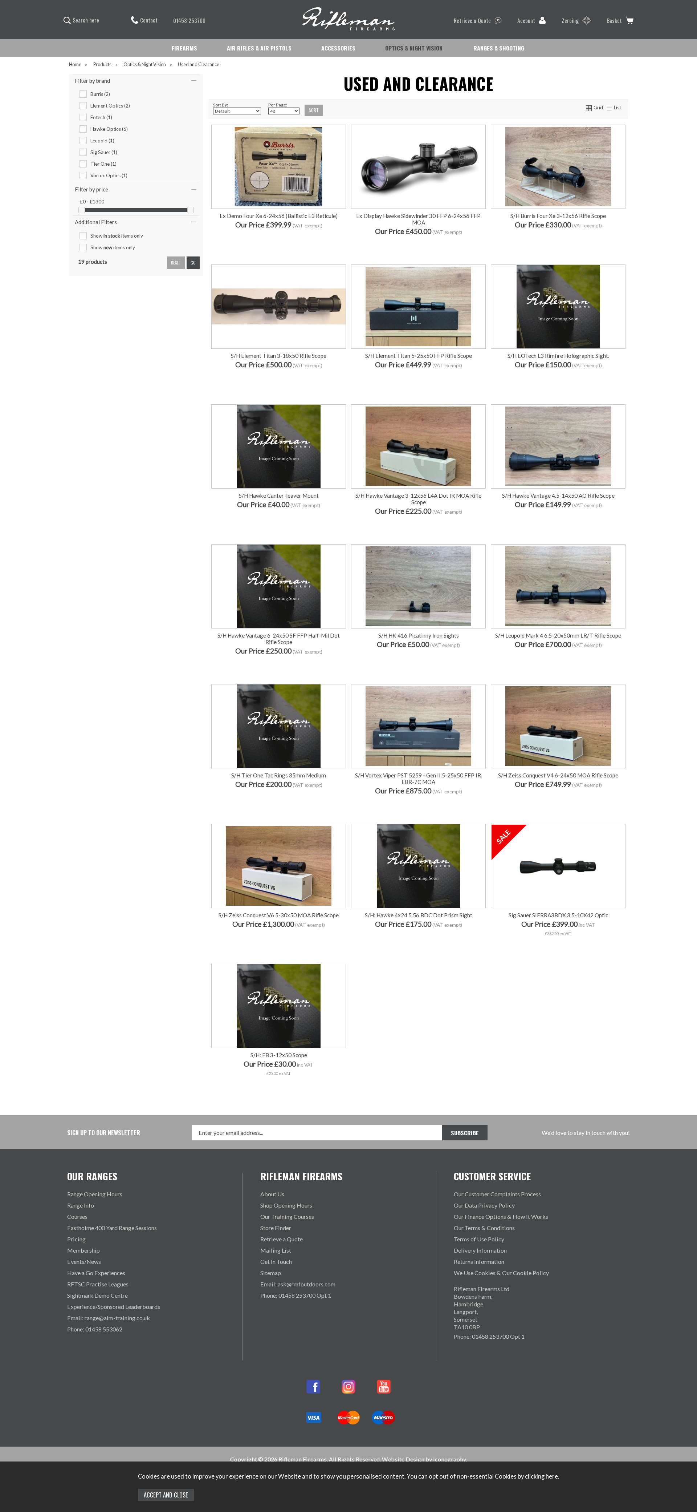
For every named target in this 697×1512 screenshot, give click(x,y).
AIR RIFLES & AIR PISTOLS (259, 48)
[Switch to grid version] (589, 107)
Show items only (116, 236)
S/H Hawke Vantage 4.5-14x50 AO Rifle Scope (558, 495)
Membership (83, 1250)
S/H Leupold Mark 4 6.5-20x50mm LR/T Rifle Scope (558, 635)
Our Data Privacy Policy (484, 1205)
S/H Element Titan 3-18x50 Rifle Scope (278, 355)
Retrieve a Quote (472, 20)
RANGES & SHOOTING (498, 48)
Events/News (84, 1261)
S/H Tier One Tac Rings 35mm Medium (278, 775)
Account (526, 20)
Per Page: (277, 105)
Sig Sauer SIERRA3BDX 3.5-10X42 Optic (558, 915)
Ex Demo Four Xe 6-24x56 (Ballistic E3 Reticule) (279, 216)
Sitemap (270, 1272)
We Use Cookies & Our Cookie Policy (501, 1272)
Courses (77, 1216)
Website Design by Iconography (424, 1459)
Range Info (80, 1205)
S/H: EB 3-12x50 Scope (278, 1055)
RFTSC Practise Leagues (98, 1284)
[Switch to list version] (609, 107)
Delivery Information (480, 1250)
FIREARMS (184, 48)
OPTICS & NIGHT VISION (414, 48)
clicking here (541, 1476)
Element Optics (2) (110, 106)
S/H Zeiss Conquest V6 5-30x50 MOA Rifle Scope (279, 915)
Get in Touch (276, 1261)
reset (176, 263)
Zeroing (570, 20)
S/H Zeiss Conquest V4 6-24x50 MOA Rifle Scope (558, 775)
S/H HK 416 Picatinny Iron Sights (418, 635)
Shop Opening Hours (286, 1205)
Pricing (76, 1239)
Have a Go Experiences (96, 1272)
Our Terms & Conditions (484, 1227)
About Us (272, 1193)
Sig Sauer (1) (103, 152)
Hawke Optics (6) (109, 129)
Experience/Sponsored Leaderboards (113, 1306)
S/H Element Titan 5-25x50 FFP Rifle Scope (418, 355)
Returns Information (479, 1261)
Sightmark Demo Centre (97, 1295)
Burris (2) (100, 94)
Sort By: (220, 105)
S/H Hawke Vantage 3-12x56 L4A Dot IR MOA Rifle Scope (418, 498)
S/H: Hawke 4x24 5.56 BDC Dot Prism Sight (418, 915)
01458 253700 (189, 20)
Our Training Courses (287, 1216)
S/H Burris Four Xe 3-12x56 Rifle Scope (558, 216)
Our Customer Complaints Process (497, 1193)
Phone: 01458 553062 (94, 1329)
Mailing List (275, 1250)
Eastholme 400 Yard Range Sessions (112, 1227)
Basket (614, 20)
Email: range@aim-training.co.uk (108, 1317)
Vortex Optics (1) (108, 175)
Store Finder (275, 1227)
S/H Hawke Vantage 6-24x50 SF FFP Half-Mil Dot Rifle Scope (278, 638)
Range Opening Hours (94, 1193)
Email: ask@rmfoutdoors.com (297, 1284)
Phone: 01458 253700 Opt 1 (295, 1295)
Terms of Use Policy (479, 1239)
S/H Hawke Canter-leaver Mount (279, 495)
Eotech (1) (101, 117)
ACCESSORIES (338, 48)
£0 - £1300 (92, 202)
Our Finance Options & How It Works (501, 1216)
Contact (149, 20)
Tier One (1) (103, 164)
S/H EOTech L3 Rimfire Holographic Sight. (558, 355)
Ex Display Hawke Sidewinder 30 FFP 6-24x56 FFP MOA (418, 219)
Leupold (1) (102, 140)
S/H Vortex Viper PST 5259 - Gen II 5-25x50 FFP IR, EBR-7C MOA (418, 778)
